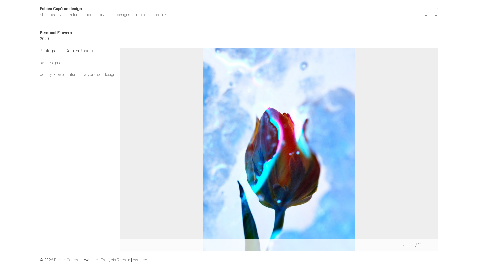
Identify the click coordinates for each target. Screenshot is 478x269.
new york (87, 74)
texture (73, 14)
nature (72, 74)
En (427, 8)
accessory (95, 14)
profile (160, 14)
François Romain (115, 260)
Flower (59, 74)
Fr (437, 8)
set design (106, 74)
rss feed (140, 260)
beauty (55, 14)
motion (142, 14)
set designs (120, 14)
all (42, 14)
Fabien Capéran (67, 260)
